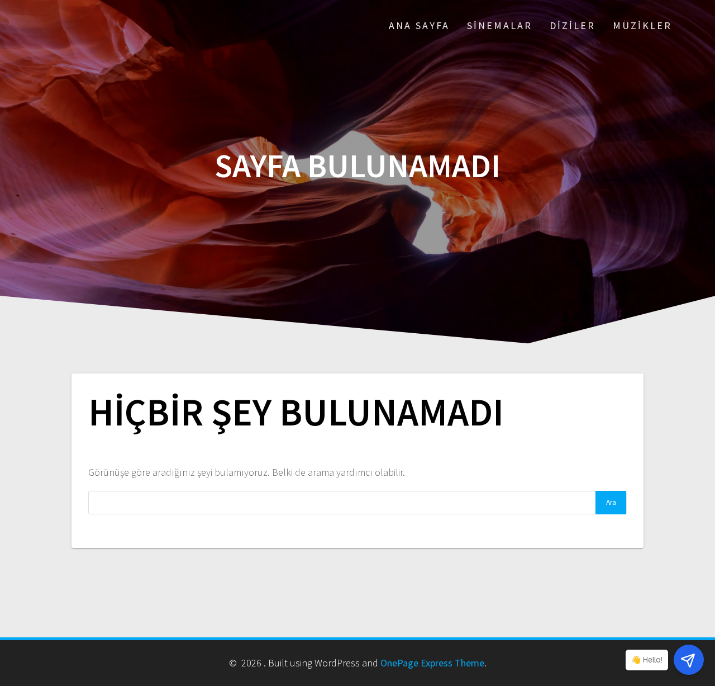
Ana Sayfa (419, 25)
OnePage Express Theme (432, 662)
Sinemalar (499, 25)
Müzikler (642, 25)
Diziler (572, 25)
